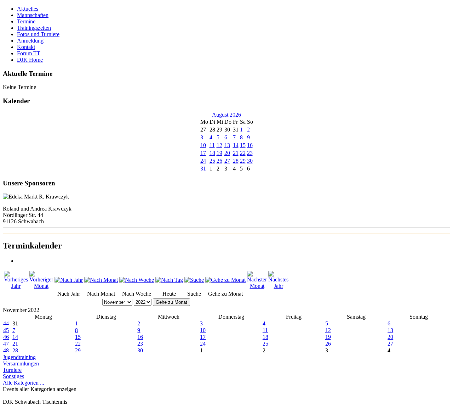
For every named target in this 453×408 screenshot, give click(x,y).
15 (243, 145)
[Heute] (169, 280)
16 (250, 145)
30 (250, 161)
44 (6, 323)
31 (203, 169)
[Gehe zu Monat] (225, 280)
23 (250, 153)
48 (6, 350)
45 (6, 330)
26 (219, 161)
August (220, 115)
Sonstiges (13, 376)
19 (219, 153)
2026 (235, 115)
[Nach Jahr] (69, 280)
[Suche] (194, 280)
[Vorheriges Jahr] (16, 286)
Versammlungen (21, 364)
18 (212, 153)
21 (236, 153)
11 (212, 145)
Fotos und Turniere (38, 34)
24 (203, 161)
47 (6, 344)
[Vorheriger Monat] (41, 286)
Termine (26, 21)
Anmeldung (30, 41)
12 (219, 145)
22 (243, 153)
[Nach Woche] (136, 280)
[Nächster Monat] (257, 286)
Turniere (12, 370)
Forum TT (28, 53)
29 (243, 161)
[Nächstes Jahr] (278, 286)
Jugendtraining (19, 357)
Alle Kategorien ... (23, 383)
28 (236, 161)
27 (227, 161)
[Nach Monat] (101, 280)
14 (236, 145)
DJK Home (30, 60)
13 (227, 145)
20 (227, 153)
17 (203, 153)
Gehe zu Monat (171, 302)
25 (212, 161)
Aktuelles (27, 9)
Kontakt (26, 47)
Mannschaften (32, 15)
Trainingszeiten (34, 28)
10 (203, 145)
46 (6, 337)
